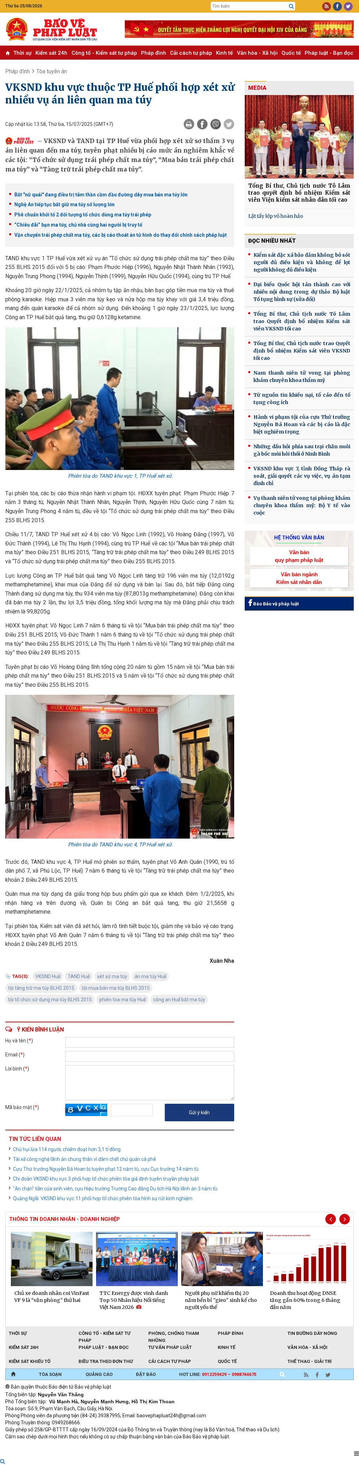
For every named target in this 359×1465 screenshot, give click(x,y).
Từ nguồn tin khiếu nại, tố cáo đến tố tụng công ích (301, 398)
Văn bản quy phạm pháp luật (299, 556)
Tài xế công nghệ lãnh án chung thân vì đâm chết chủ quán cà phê (84, 1159)
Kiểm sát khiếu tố (29, 1361)
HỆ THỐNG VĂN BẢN (299, 538)
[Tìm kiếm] (291, 6)
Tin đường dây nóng (312, 1333)
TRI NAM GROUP (26, 1446)
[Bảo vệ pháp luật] (59, 29)
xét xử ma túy (112, 976)
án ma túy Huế (150, 976)
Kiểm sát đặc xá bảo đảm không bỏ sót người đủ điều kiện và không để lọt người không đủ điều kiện (301, 262)
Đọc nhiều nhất (272, 240)
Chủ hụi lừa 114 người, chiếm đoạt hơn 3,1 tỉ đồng (67, 1149)
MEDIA (257, 88)
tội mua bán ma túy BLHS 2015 (116, 988)
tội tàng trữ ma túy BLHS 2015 (41, 988)
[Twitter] (229, 124)
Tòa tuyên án (51, 71)
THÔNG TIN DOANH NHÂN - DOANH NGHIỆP (64, 1219)
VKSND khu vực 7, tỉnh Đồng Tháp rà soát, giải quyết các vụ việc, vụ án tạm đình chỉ (301, 475)
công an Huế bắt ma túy (179, 999)
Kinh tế (224, 53)
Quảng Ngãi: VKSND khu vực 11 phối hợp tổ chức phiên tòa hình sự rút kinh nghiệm (102, 1198)
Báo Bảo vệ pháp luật (275, 603)
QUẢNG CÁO (99, 1374)
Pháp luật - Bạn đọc (329, 53)
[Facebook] (202, 124)
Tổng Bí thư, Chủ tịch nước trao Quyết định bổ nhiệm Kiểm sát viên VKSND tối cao (301, 350)
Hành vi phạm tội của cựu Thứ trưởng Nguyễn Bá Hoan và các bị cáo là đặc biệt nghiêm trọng (301, 424)
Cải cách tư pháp (191, 53)
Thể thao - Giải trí (309, 1361)
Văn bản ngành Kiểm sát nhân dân (299, 578)
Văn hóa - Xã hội (257, 53)
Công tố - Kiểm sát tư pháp (104, 53)
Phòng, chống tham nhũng (173, 1334)
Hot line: (217, 1374)
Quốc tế (291, 53)
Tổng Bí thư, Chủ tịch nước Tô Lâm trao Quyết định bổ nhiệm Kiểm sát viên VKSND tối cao (301, 321)
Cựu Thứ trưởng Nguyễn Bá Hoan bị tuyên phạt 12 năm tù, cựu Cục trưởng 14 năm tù (105, 1169)
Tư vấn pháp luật (170, 1347)
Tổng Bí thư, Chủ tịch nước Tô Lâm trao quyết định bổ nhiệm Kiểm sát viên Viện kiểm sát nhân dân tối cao (299, 192)
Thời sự (22, 53)
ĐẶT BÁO (146, 1374)
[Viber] (215, 124)
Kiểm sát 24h (51, 53)
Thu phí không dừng (130, 1446)
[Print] (189, 124)
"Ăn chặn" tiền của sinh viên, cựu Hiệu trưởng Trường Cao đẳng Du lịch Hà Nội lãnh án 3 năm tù (115, 1188)
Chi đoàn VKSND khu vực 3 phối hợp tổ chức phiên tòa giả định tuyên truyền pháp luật (106, 1179)
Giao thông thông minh (76, 1446)
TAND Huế (79, 976)
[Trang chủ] (13, 1374)
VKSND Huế (47, 976)
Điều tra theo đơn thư (106, 1361)
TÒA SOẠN (50, 1374)
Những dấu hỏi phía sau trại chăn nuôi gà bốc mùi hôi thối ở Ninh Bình (301, 450)
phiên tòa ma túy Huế (122, 999)
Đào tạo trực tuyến (178, 1446)
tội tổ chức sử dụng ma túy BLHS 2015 (50, 999)
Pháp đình (153, 53)
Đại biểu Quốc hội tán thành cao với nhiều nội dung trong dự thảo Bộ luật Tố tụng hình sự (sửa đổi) (301, 291)
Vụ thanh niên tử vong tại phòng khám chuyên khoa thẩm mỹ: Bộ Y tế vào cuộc (301, 505)
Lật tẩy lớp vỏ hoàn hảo (275, 216)
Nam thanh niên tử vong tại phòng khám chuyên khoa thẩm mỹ (301, 376)
